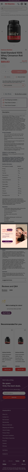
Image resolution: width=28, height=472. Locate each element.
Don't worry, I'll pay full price (7, 243)
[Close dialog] (26, 225)
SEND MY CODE (7, 241)
